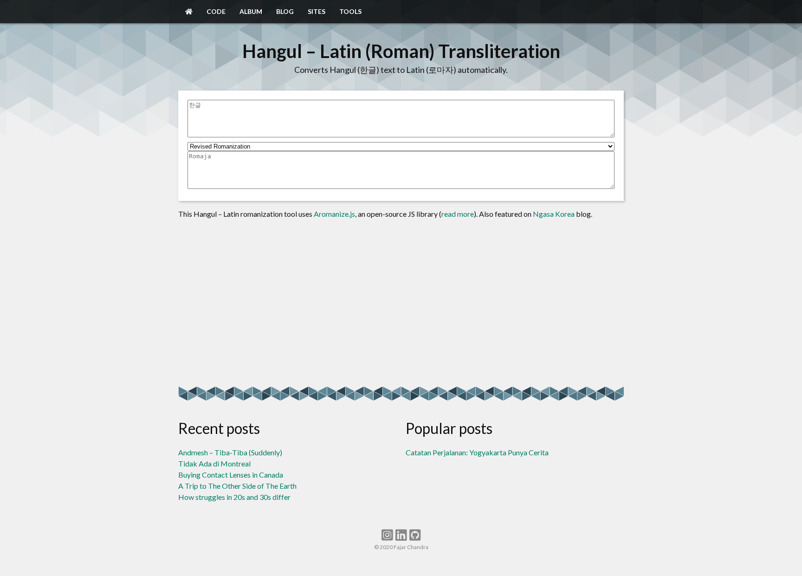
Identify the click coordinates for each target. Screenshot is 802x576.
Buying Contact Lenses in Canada (230, 474)
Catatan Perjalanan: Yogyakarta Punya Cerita (477, 452)
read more (457, 213)
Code (216, 11)
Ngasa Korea (554, 213)
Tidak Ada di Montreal (214, 463)
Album (250, 11)
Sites (316, 11)
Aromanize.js (334, 213)
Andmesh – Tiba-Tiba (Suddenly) (230, 452)
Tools (350, 11)
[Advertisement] (401, 303)
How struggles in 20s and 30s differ (234, 496)
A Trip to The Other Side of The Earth (237, 485)
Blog (285, 11)
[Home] (189, 11)
